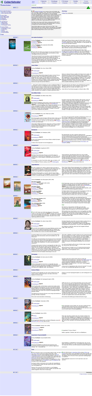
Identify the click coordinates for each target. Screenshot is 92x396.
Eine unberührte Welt (6, 13)
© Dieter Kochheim (83, 374)
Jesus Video (4, 15)
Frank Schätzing (76, 160)
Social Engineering (67, 141)
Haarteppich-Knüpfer (6, 28)
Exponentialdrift (5, 32)
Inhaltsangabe (36, 70)
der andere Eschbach (6, 11)
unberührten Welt (76, 352)
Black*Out (65, 13)
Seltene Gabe (5, 23)
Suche (44, 2)
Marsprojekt (4, 22)
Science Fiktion (4, 27)
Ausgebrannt (4, 19)
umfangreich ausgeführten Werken (70, 52)
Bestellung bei (35, 43)
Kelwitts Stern (5, 31)
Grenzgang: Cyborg (6, 24)
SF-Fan (41, 321)
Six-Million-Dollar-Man (87, 259)
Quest (3, 30)
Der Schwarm (85, 160)
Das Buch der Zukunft (7, 12)
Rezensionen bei (36, 327)
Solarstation (4, 29)
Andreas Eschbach (38, 11)
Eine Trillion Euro (5, 17)
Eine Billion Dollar (5, 16)
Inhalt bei (34, 41)
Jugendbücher (4, 21)
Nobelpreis (3, 18)
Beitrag (34, 315)
